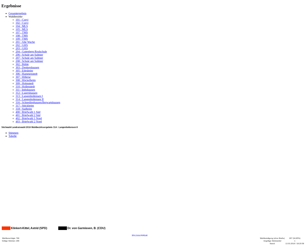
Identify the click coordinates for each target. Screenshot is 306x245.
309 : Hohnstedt (24, 83)
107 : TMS (22, 32)
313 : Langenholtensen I (29, 96)
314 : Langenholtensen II (30, 99)
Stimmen (13, 132)
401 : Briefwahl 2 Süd (28, 115)
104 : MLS (22, 26)
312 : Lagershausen (26, 92)
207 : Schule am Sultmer (29, 57)
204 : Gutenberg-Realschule (31, 51)
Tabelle (12, 136)
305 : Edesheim (24, 70)
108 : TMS (22, 35)
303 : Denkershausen (27, 67)
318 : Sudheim (24, 108)
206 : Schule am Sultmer (29, 54)
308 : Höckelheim (26, 80)
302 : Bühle (22, 64)
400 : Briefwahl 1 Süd (28, 111)
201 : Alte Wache (25, 41)
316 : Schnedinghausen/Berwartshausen (38, 102)
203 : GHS (22, 48)
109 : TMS (22, 38)
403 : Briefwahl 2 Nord (29, 121)
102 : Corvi (22, 22)
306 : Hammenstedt (26, 73)
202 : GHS (22, 45)
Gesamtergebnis (17, 13)
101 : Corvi (22, 19)
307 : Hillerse (23, 76)
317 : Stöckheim (25, 105)
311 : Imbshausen (25, 89)
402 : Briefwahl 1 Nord (29, 118)
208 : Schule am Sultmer (29, 61)
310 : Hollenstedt (25, 86)
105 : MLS (22, 29)
